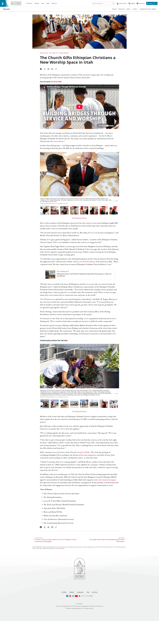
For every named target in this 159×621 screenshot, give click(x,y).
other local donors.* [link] (57, 141)
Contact (135, 9)
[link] (79, 274)
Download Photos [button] (80, 218)
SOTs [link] (60, 82)
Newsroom (6, 9)
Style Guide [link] (61, 548)
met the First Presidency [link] (86, 262)
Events (128, 9)
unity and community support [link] (105, 480)
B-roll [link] (53, 82)
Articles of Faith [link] (84, 452)
